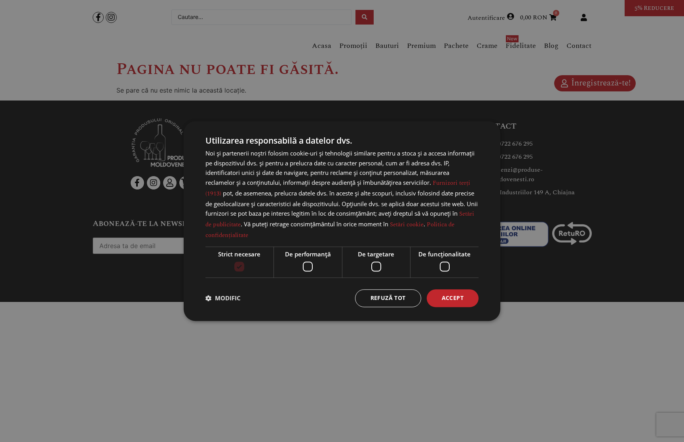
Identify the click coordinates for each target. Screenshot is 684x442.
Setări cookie (407, 224)
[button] (223, 298)
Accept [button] (453, 298)
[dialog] (342, 221)
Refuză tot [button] (388, 298)
